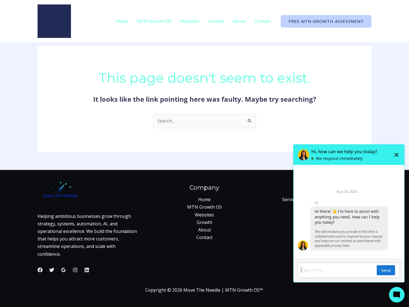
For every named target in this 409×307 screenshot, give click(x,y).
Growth (216, 21)
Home (121, 21)
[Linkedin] (86, 269)
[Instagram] (75, 269)
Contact (263, 21)
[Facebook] (40, 269)
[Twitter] (51, 269)
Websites (189, 21)
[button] (326, 21)
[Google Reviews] (63, 269)
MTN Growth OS (154, 21)
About (239, 21)
